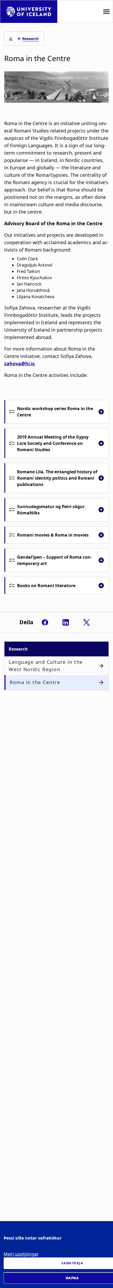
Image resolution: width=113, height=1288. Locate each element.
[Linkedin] (66, 622)
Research (30, 38)
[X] (86, 622)
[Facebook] (45, 622)
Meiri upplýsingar (21, 1254)
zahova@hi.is (19, 363)
